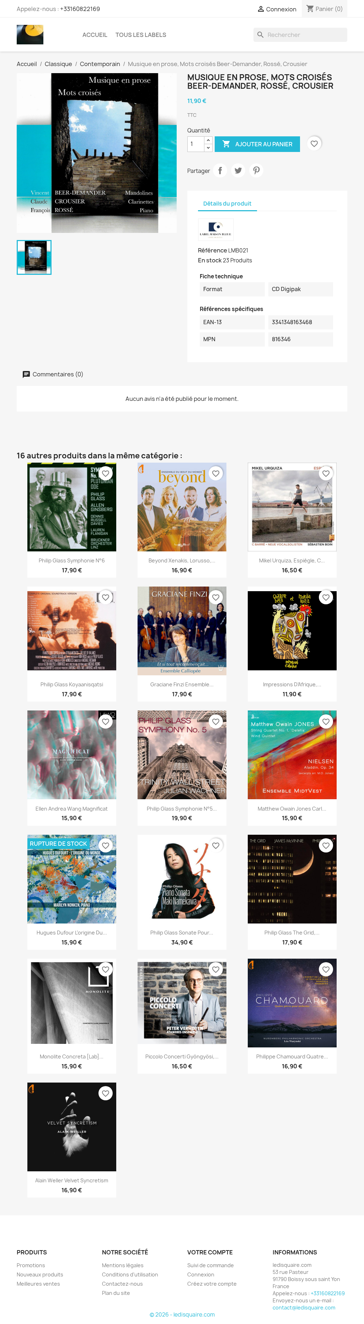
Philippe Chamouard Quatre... (292, 1056)
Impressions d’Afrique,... (292, 684)
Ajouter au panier (257, 144)
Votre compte (210, 1252)
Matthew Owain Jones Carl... (292, 808)
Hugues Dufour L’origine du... (72, 932)
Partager (220, 170)
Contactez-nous (122, 1283)
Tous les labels (141, 35)
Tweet (238, 170)
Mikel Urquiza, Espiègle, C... (292, 560)
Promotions (31, 1265)
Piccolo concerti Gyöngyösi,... (182, 1056)
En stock (210, 260)
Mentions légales (123, 1265)
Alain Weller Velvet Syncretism (71, 1180)
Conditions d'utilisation (130, 1274)
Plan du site (116, 1293)
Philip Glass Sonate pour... (181, 932)
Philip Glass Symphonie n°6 (72, 560)
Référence (212, 250)
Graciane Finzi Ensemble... (182, 684)
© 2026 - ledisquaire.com (182, 1314)
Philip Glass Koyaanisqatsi (72, 684)
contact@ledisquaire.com (304, 1307)
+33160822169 (80, 9)
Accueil (94, 35)
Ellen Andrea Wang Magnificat (72, 808)
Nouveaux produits (40, 1274)
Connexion (200, 1274)
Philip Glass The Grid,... (292, 932)
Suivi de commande (210, 1265)
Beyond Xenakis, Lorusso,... (182, 560)
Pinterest (256, 170)
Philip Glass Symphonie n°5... (182, 808)
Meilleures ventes (38, 1283)
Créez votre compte (212, 1283)
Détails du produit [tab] (227, 203)
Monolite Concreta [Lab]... (71, 1056)
